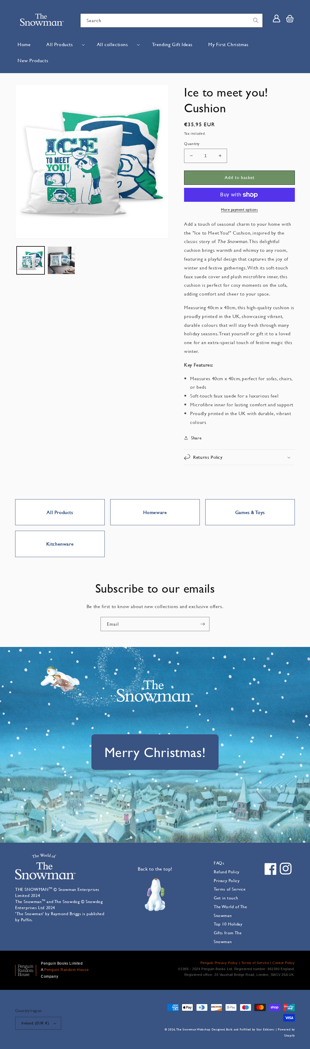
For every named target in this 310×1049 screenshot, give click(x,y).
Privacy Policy (226, 880)
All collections (112, 44)
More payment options (239, 209)
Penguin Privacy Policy (219, 963)
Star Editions (265, 1029)
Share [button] (196, 438)
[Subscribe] (202, 624)
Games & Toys (250, 512)
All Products (59, 44)
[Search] (255, 20)
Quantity (192, 143)
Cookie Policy (283, 963)
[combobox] (171, 20)
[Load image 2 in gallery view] (61, 260)
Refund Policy (226, 871)
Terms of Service (230, 889)
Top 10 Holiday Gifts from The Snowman (228, 933)
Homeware (155, 512)
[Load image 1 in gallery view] (31, 260)
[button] (63, 44)
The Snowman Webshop (193, 1029)
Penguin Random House (66, 970)
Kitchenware (60, 543)
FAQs (219, 863)
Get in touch (226, 898)
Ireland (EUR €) (35, 1023)
